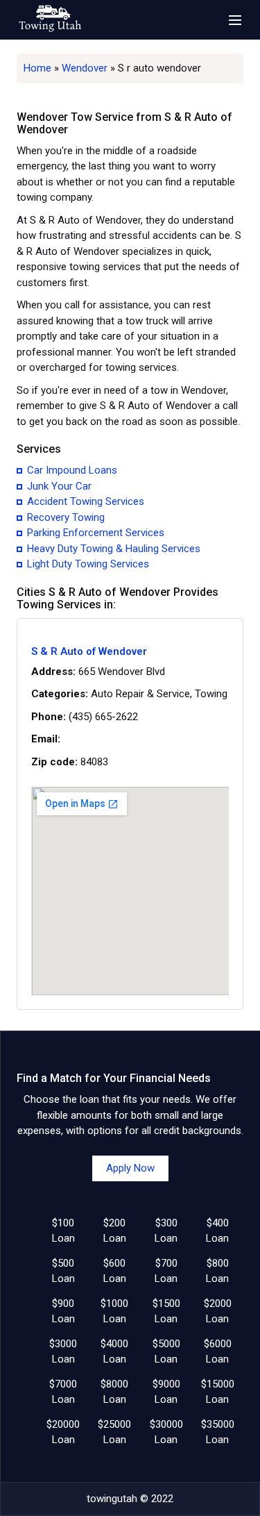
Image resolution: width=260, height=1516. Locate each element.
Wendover (84, 68)
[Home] (50, 20)
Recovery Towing (66, 517)
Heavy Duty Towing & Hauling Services (113, 548)
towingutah (112, 1498)
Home (37, 68)
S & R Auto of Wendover (89, 652)
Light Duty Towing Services (88, 564)
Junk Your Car (59, 486)
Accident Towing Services (85, 501)
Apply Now (130, 1168)
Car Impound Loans (72, 470)
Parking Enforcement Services (95, 532)
